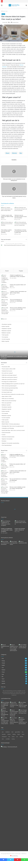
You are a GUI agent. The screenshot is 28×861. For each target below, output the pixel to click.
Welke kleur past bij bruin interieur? (9, 379)
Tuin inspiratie (5, 337)
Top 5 (3, 678)
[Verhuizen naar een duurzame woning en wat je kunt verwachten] (21, 210)
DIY (2, 676)
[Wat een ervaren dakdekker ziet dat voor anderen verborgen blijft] (5, 310)
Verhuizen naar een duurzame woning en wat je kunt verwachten (21, 216)
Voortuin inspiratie (6, 339)
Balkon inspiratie (5, 341)
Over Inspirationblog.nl (7, 445)
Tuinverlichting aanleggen (7, 390)
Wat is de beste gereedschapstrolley (10, 387)
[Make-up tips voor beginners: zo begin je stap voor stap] (23, 704)
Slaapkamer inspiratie (6, 328)
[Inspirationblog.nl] (14, 5)
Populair (21, 270)
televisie (15, 153)
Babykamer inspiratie (6, 330)
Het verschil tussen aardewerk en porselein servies (13, 394)
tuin (17, 736)
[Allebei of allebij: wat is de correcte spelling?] (23, 646)
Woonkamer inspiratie (6, 324)
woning (13, 738)
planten (3, 683)
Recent (7, 270)
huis (23, 731)
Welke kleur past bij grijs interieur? (9, 375)
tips (21, 153)
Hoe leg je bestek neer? (7, 392)
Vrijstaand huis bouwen (7, 370)
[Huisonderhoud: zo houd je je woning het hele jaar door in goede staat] (21, 225)
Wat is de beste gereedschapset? (9, 385)
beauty (3, 681)
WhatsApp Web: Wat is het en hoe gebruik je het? (13, 426)
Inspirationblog (14, 855)
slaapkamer (4, 736)
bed (12, 731)
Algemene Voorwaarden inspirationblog (10, 443)
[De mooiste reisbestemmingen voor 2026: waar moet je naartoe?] (5, 720)
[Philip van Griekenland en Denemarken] (5, 543)
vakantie (21, 736)
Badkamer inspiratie (6, 332)
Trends (3, 663)
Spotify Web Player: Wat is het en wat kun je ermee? (13, 430)
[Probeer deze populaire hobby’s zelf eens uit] (5, 287)
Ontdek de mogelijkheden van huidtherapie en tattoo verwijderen (17, 276)
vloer (3, 738)
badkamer (8, 731)
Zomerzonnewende (6, 432)
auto (3, 731)
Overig (3, 660)
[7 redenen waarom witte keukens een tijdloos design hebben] (7, 210)
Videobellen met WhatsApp (8, 428)
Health (3, 665)
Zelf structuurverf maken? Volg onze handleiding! (14, 243)
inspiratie (4, 734)
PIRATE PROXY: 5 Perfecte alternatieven (11, 424)
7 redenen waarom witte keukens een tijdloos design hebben (7, 216)
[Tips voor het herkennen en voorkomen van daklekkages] (5, 302)
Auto (3, 674)
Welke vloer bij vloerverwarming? (9, 400)
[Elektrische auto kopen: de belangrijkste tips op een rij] (5, 713)
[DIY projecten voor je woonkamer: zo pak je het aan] (14, 704)
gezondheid (17, 731)
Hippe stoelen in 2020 (6, 396)
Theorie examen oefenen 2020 (8, 368)
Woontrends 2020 (6, 366)
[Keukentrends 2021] (23, 543)
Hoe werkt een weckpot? (7, 373)
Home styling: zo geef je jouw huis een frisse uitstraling (6, 231)
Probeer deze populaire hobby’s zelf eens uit (20, 529)
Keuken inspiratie (5, 326)
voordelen (8, 738)
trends (13, 736)
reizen (23, 734)
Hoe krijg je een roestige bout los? (9, 381)
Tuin (3, 667)
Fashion (3, 669)
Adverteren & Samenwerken (8, 436)
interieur (9, 734)
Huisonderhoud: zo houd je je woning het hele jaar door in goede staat (21, 231)
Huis (6, 11)
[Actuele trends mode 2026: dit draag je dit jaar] (23, 711)
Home (3, 11)
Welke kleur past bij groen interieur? (9, 377)
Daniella (14, 160)
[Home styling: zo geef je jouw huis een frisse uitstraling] (7, 225)
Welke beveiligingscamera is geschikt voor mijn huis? (13, 383)
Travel (3, 672)
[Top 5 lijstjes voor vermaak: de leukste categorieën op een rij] (14, 720)
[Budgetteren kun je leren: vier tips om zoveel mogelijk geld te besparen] (14, 647)
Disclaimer (4, 441)
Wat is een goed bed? (6, 402)
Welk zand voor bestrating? (8, 398)
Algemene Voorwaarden (7, 438)
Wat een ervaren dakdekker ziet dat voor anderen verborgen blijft (18, 308)
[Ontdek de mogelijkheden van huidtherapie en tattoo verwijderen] (5, 279)
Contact (3, 434)
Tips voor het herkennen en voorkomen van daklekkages (16, 300)
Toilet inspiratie (5, 334)
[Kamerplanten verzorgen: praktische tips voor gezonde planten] (23, 720)
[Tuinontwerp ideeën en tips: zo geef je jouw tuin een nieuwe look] (14, 713)
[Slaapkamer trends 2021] (5, 646)
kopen (7, 153)
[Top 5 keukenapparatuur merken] (14, 592)
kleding (14, 734)
